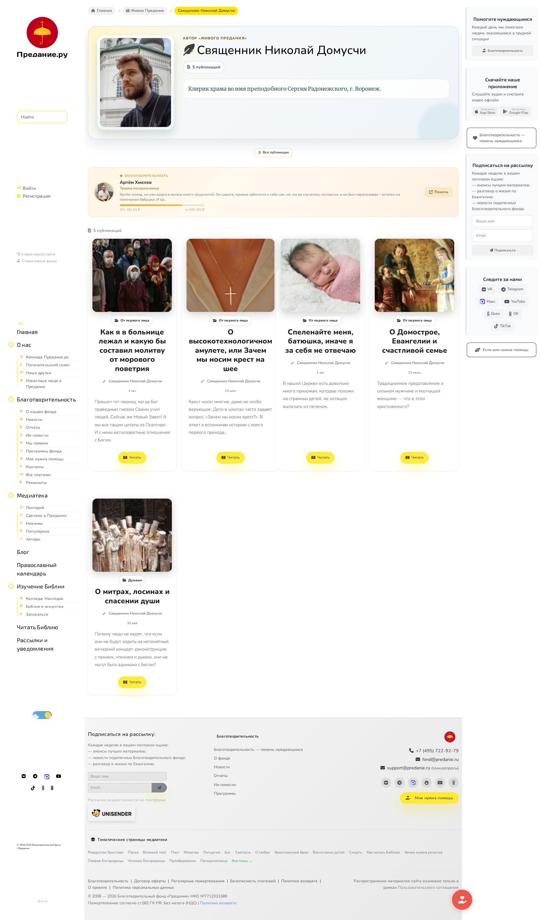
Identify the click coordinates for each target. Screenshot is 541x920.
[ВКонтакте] (23, 776)
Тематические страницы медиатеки (132, 839)
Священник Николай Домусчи (135, 381)
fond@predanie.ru (440, 759)
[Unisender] (111, 813)
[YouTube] (58, 776)
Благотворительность (46, 399)
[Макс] (47, 776)
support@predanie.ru (423, 768)
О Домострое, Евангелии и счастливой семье (414, 341)
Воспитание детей (329, 852)
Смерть (355, 852)
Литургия (211, 852)
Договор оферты (150, 881)
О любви (262, 852)
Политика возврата (299, 881)
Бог (228, 852)
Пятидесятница (213, 860)
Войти (29, 188)
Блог (23, 551)
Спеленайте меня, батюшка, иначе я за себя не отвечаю (320, 341)
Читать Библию (37, 627)
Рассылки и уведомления (35, 644)
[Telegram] (35, 776)
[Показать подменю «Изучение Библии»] (11, 586)
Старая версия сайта (38, 254)
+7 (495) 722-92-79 (437, 751)
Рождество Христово (105, 852)
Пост (175, 852)
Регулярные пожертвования (198, 881)
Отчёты (221, 775)
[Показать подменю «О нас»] (11, 344)
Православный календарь (37, 569)
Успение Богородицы (146, 860)
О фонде (222, 758)
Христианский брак (291, 852)
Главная (27, 331)
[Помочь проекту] (462, 900)
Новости (222, 767)
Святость (243, 852)
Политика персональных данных (143, 887)
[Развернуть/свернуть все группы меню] (20, 323)
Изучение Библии (41, 586)
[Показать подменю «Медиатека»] (11, 495)
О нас (24, 344)
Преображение (182, 860)
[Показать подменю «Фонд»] (11, 399)
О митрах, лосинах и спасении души (132, 596)
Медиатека (32, 495)
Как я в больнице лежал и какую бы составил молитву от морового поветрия (132, 351)
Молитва (191, 852)
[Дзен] (42, 788)
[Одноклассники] (52, 788)
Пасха (133, 852)
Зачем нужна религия (423, 852)
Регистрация (36, 195)
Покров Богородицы (105, 860)
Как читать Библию (383, 852)
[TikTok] (33, 788)
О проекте (97, 887)
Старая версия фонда (39, 261)
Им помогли (225, 784)
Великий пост (155, 852)
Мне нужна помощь (434, 798)
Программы (225, 793)
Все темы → (242, 860)
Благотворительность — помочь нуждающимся (258, 749)
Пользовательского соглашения (428, 887)
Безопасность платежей (253, 881)
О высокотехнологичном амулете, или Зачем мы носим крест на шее (230, 351)
